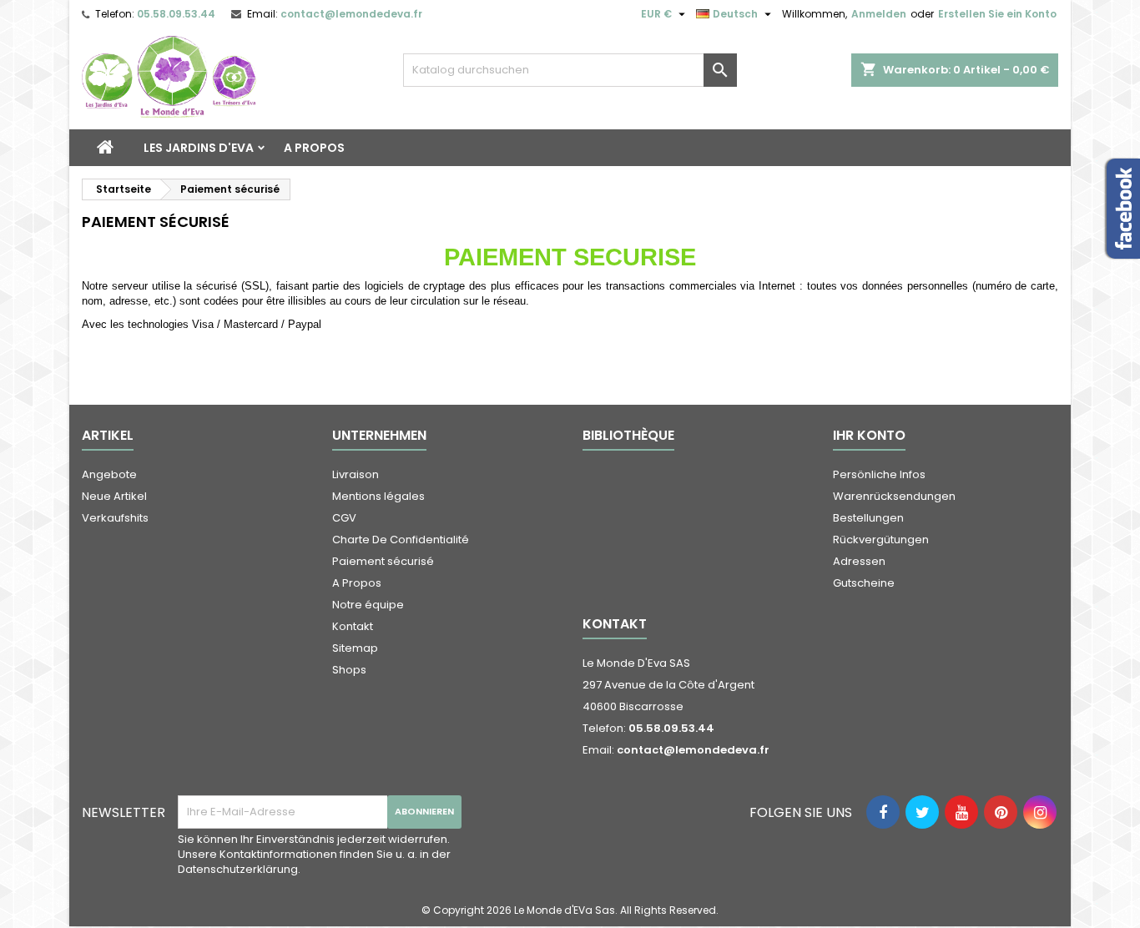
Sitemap (355, 648)
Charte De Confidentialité (400, 539)
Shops (349, 670)
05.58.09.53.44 (176, 14)
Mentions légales (378, 496)
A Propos (314, 147)
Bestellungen (868, 518)
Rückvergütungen (881, 539)
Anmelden (878, 14)
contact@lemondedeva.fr (351, 14)
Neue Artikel (114, 496)
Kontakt (352, 626)
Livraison (355, 474)
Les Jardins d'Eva (199, 147)
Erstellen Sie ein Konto (997, 14)
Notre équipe (368, 605)
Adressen (859, 561)
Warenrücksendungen (894, 496)
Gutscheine (864, 583)
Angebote (109, 474)
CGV (344, 518)
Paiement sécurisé (383, 561)
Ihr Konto (869, 435)
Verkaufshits (115, 518)
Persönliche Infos (879, 474)
